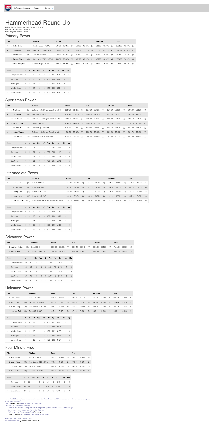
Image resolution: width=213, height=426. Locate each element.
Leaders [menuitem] (48, 8)
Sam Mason (15, 298)
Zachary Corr (17, 192)
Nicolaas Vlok (17, 55)
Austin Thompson (18, 64)
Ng (53, 70)
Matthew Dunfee (17, 247)
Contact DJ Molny (14, 414)
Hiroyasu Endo (16, 311)
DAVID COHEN (17, 123)
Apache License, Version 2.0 (29, 421)
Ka (58, 70)
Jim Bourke (15, 302)
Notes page (15, 403)
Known (58, 41)
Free (77, 41)
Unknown (99, 41)
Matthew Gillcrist (18, 59)
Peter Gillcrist (17, 136)
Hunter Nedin (17, 46)
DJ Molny (37, 412)
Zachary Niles (17, 183)
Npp (38, 70)
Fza (48, 70)
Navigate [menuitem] (37, 8)
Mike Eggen (16, 110)
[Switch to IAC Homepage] (8, 8)
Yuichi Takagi (15, 307)
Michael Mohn (17, 187)
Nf (43, 70)
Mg (68, 70)
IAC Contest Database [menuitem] (22, 8)
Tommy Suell (15, 251)
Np (34, 70)
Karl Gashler (16, 114)
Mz (63, 70)
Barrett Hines (17, 196)
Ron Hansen (16, 128)
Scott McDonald (18, 201)
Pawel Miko (16, 50)
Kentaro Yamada (18, 132)
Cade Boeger (17, 119)
